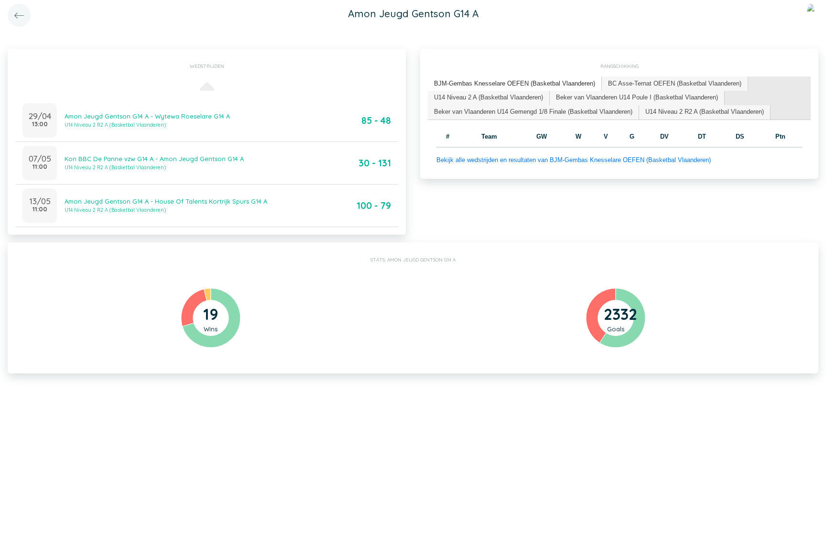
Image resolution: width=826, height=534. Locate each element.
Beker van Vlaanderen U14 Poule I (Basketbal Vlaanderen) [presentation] (637, 97)
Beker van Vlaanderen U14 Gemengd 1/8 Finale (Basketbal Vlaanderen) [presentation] (533, 111)
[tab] (515, 83)
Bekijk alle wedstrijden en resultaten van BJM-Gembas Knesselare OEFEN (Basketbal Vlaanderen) (573, 159)
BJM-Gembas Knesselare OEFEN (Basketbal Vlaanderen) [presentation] (514, 83)
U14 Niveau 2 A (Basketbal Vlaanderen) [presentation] (488, 97)
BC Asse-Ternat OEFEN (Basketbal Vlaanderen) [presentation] (674, 83)
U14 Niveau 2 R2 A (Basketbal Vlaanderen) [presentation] (704, 111)
